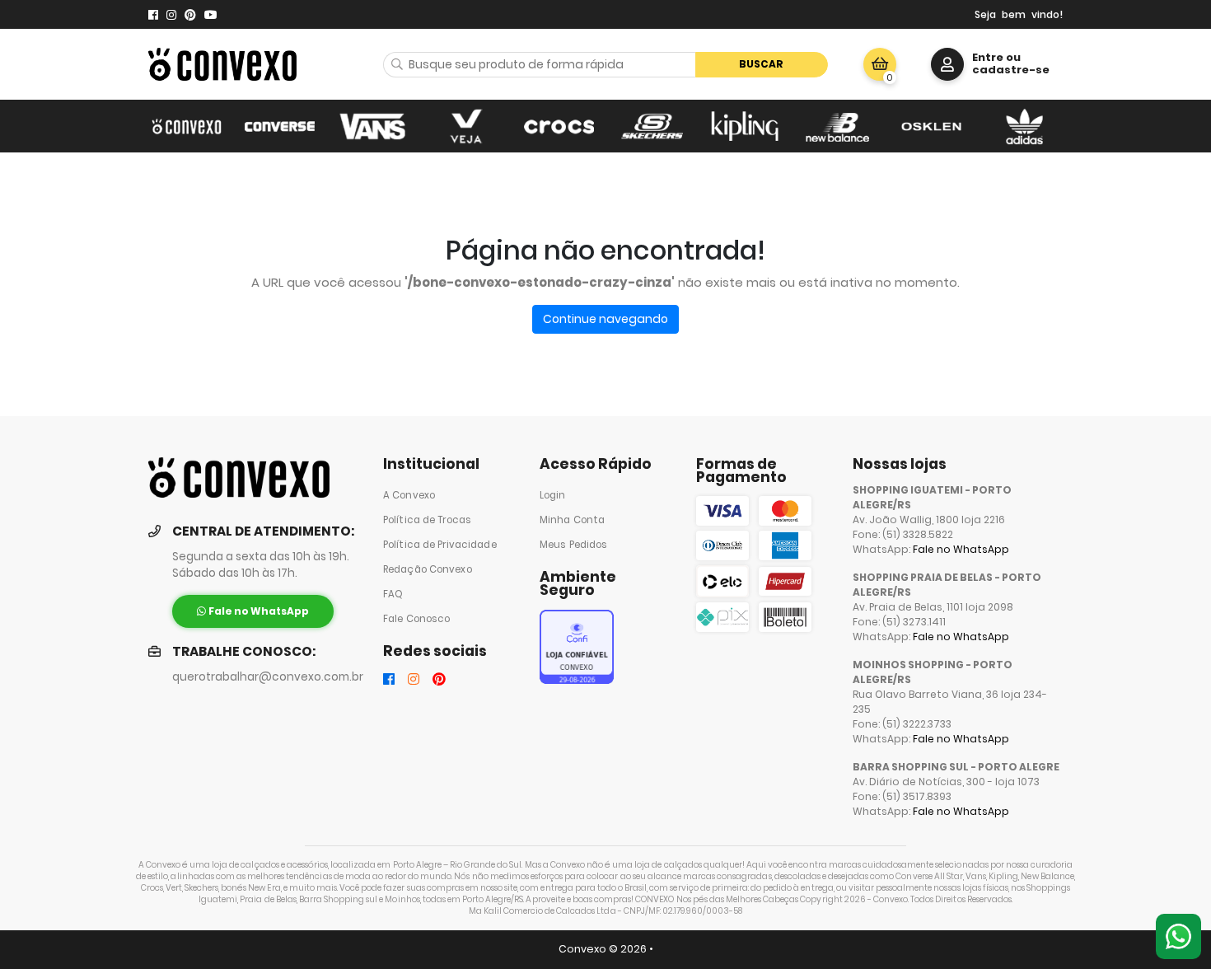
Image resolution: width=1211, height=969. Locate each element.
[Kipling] (745, 126)
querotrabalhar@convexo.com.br (267, 677)
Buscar (761, 64)
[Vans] (372, 126)
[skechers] (652, 126)
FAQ (393, 594)
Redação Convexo (427, 569)
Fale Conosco (416, 618)
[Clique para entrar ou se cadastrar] (947, 64)
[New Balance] (838, 126)
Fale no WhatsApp (961, 549)
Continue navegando (605, 319)
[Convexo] (186, 126)
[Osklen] (931, 126)
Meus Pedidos (573, 544)
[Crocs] (559, 126)
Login (553, 495)
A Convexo (409, 495)
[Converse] (279, 126)
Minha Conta (572, 520)
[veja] (466, 126)
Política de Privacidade (440, 544)
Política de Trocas (427, 520)
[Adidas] (1024, 126)
